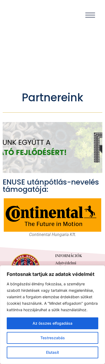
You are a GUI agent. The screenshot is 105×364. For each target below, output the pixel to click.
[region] (52, 314)
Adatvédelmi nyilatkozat (65, 264)
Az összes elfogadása (52, 323)
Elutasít (52, 352)
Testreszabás (52, 337)
